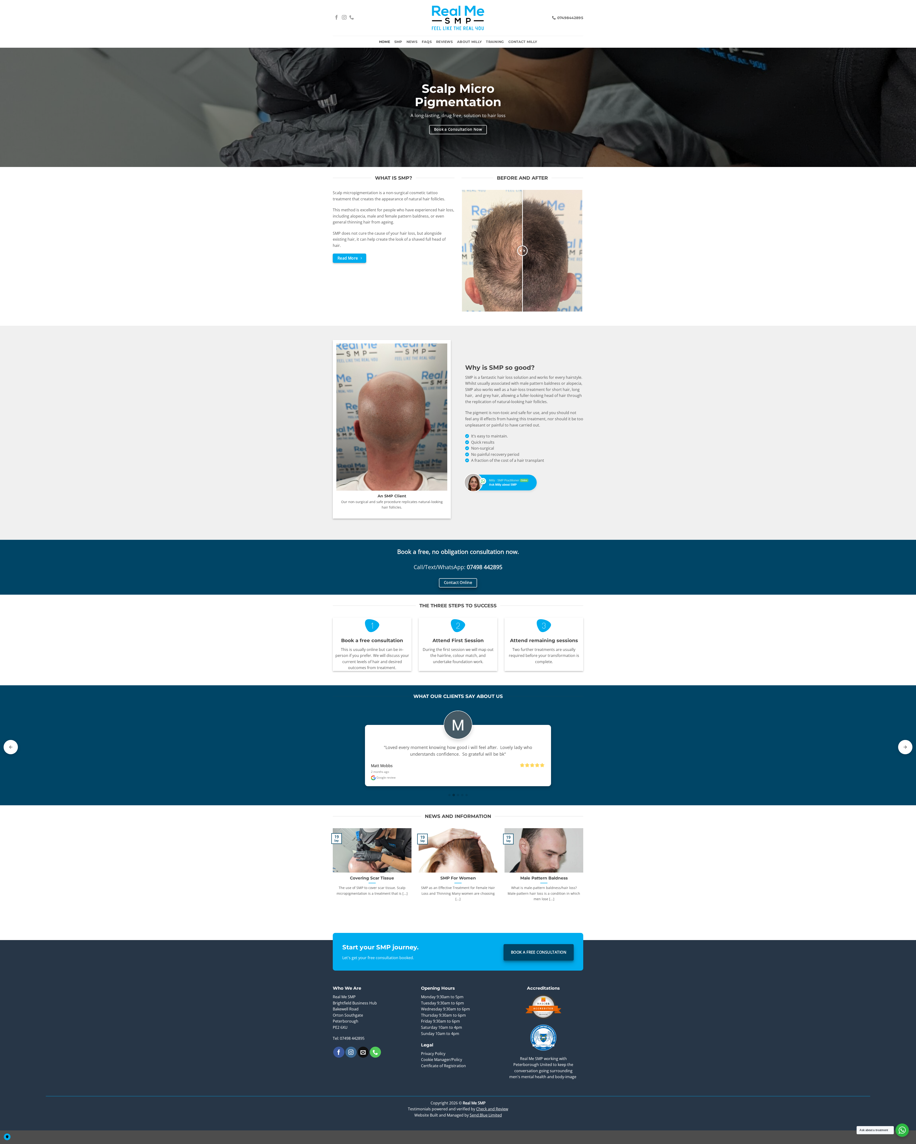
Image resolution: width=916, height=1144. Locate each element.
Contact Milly (522, 42)
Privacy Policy (433, 1060)
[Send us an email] (363, 1059)
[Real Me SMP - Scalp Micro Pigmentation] (458, 18)
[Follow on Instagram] (344, 17)
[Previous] (331, 877)
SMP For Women (458, 884)
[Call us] (351, 17)
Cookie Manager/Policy (441, 1066)
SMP (398, 42)
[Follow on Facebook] (336, 17)
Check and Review (492, 1115)
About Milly (469, 42)
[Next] (584, 877)
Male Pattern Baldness (544, 884)
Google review (386, 784)
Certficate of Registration (443, 1072)
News (411, 42)
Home (384, 42)
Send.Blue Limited (486, 1121)
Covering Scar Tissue (372, 884)
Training (495, 42)
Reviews (444, 42)
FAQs (427, 42)
